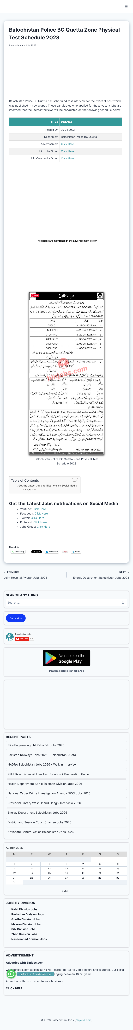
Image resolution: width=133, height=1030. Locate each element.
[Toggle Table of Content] (73, 481)
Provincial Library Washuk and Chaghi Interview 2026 (44, 803)
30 (117, 877)
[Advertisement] (66, 75)
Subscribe (16, 618)
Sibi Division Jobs (23, 929)
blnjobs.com (83, 1020)
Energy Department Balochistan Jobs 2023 (101, 575)
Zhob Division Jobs (24, 934)
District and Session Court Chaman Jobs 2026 (39, 822)
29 (99, 877)
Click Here (67, 144)
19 (49, 873)
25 (31, 877)
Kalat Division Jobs (24, 909)
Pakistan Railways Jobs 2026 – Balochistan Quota (42, 755)
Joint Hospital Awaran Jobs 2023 (25, 575)
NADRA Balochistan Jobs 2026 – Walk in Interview (42, 764)
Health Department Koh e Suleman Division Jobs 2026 (45, 783)
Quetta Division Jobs (25, 919)
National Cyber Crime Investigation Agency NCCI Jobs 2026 (49, 793)
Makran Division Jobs (26, 924)
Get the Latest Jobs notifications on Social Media (47, 485)
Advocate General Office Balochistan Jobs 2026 (41, 832)
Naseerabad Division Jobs (29, 939)
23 (117, 873)
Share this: (30, 489)
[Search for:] (66, 602)
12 (49, 868)
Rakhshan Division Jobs (27, 914)
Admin (15, 45)
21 (83, 873)
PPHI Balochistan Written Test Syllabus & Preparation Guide (48, 774)
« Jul (65, 891)
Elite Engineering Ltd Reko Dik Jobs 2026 (36, 745)
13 (66, 868)
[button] (11, 973)
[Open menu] (126, 6)
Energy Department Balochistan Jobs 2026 (37, 812)
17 (14, 873)
